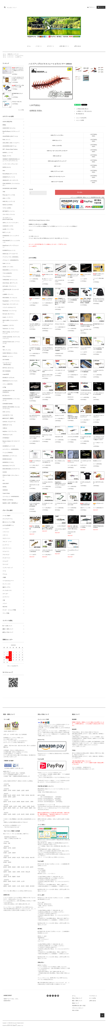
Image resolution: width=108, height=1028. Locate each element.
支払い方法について (77, 998)
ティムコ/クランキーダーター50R (85, 437)
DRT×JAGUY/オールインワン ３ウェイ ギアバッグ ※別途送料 (60, 349)
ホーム (29, 46)
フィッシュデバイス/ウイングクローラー (85, 348)
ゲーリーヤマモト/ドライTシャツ (35, 461)
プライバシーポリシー (77, 1008)
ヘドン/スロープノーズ (60, 370)
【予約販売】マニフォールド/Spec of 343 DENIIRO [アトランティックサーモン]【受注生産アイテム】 (35, 395)
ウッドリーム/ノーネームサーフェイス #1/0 (85, 393)
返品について (86, 197)
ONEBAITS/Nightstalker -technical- (98, 526)
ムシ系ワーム (18, 57)
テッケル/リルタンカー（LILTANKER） (72, 371)
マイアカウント (93, 995)
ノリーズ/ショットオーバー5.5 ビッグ (98, 416)
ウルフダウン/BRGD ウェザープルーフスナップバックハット (34, 325)
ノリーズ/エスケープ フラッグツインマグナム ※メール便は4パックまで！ (98, 438)
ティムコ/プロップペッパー (73, 551)
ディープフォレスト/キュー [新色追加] (60, 551)
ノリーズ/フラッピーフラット (85, 461)
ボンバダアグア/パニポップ (98, 483)
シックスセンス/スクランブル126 (47, 483)
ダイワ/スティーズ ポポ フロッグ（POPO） (35, 371)
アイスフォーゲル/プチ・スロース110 (73, 504)
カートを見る (92, 998)
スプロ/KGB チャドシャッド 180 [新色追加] (73, 324)
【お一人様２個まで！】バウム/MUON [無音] (34, 527)
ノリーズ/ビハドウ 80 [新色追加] (73, 393)
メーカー (38, 46)
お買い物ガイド (63, 46)
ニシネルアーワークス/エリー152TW (85, 526)
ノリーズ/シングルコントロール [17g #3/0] (98, 393)
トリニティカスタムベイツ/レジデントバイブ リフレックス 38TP (18, 79)
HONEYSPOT (7, 1000)
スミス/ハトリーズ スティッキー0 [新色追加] (34, 275)
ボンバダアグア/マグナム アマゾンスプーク (34, 416)
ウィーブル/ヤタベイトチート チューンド (47, 299)
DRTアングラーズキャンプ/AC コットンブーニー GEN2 (73, 276)
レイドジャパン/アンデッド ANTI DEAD (34, 551)
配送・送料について (77, 1000)
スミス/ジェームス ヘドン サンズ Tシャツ (85, 416)
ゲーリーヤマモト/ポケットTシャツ (73, 461)
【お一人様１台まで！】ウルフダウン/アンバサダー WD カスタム (73, 527)
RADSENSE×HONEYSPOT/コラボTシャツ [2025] (86, 325)
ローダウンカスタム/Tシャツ (85, 483)
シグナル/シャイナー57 (98, 504)
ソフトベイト (11, 55)
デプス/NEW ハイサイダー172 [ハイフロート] (34, 481)
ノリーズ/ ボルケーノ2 (34, 299)
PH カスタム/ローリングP (60, 392)
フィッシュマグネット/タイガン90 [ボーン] (47, 461)
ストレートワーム (19, 55)
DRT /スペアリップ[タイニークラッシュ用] (18, 86)
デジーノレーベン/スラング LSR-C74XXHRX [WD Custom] (60, 276)
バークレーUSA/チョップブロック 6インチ (47, 393)
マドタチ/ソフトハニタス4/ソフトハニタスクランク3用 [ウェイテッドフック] (18, 70)
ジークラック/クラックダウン (85, 275)
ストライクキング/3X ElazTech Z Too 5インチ (47, 416)
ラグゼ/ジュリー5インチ (47, 275)
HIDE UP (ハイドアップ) (13, 54)
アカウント (92, 7)
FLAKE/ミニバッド (97, 460)
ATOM (77, 1010)
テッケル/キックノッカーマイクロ (47, 504)
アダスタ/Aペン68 (59, 436)
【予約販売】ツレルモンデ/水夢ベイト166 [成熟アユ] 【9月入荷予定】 (47, 527)
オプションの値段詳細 (76, 197)
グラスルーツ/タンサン (17, 101)
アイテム (102, 7)
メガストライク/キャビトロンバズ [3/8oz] (47, 551)
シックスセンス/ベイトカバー (60, 504)
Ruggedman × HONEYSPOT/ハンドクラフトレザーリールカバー (60, 483)
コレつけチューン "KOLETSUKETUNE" (85, 504)
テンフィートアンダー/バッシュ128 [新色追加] (73, 299)
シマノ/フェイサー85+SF (73, 436)
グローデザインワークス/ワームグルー (98, 274)
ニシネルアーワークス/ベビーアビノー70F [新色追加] (34, 349)
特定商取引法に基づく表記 (97, 197)
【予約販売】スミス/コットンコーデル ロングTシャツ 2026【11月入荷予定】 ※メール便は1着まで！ (60, 301)
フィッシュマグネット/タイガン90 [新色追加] (98, 348)
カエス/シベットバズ (59, 415)
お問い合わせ (77, 46)
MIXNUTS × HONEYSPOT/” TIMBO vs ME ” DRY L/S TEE (73, 417)
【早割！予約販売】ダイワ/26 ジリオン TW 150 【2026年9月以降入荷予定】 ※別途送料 (85, 300)
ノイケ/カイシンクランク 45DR (47, 371)
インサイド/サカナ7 (61, 526)
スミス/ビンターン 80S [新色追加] (72, 483)
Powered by (5, 1025)
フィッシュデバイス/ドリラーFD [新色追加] (85, 371)
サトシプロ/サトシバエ (60, 460)
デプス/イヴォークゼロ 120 (47, 435)
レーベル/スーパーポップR (73, 348)
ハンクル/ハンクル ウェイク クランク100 (47, 324)
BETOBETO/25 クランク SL (17, 94)
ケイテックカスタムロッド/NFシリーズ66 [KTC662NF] (34, 505)
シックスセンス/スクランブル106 (98, 371)
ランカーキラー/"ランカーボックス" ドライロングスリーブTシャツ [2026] (98, 300)
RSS (73, 1010)
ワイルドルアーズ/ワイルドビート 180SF (34, 437)
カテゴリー (49, 46)
